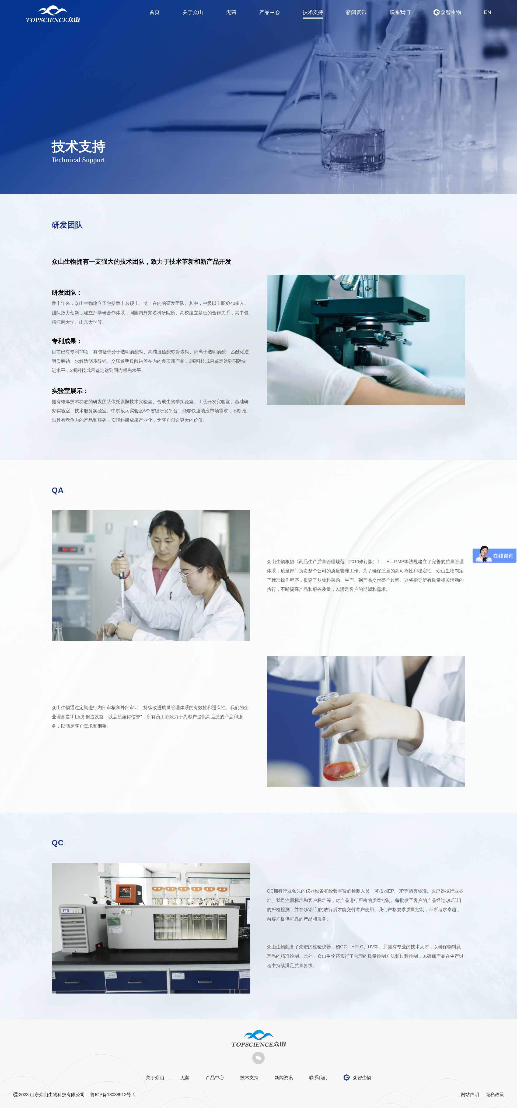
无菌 (231, 12)
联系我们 (400, 12)
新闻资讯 (356, 12)
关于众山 (193, 12)
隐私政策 (495, 1094)
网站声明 (470, 1094)
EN (487, 12)
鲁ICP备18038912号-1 (112, 1094)
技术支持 (313, 12)
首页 (154, 12)
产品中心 (269, 12)
